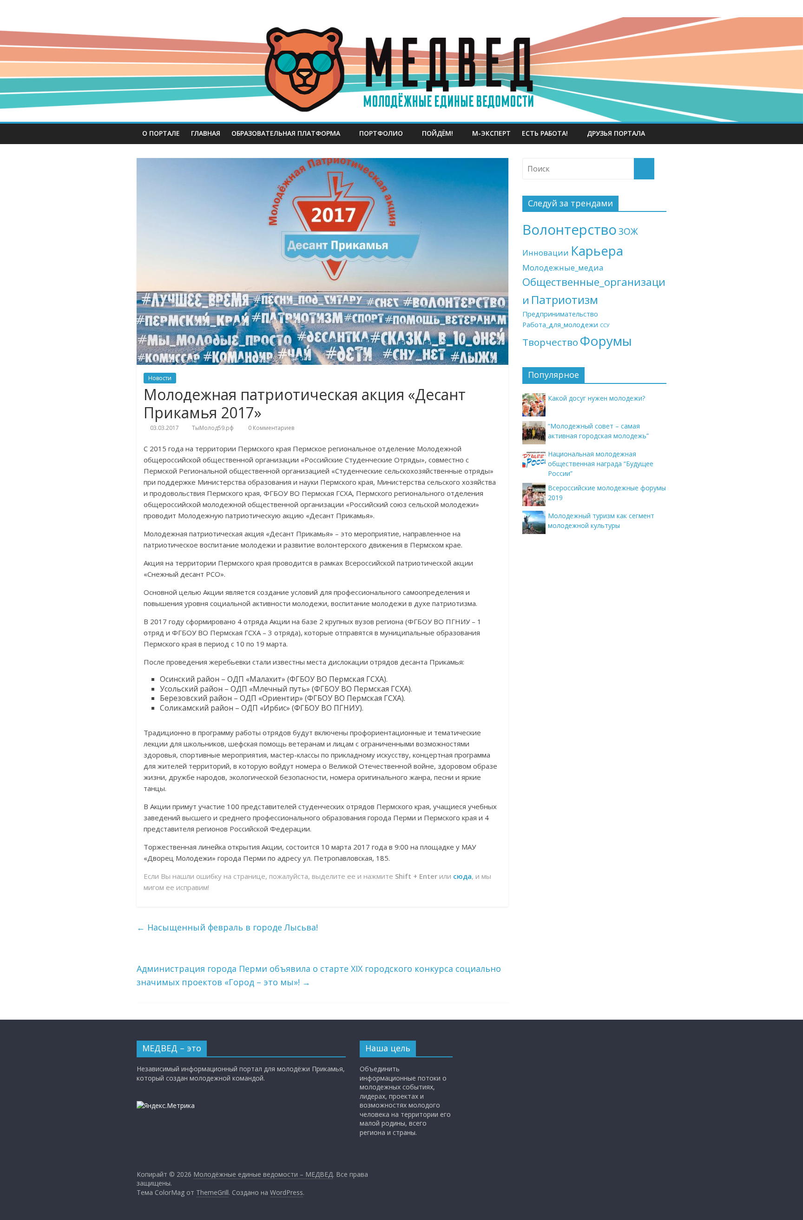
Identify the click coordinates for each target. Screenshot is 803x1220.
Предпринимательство (560, 314)
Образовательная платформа (285, 133)
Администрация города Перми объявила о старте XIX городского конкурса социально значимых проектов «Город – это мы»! (319, 975)
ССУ (605, 325)
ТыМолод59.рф (213, 428)
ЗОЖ (628, 231)
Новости (159, 378)
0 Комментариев (270, 428)
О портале (161, 133)
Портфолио (381, 133)
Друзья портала (616, 133)
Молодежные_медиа (563, 267)
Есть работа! (545, 133)
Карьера (597, 250)
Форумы (606, 341)
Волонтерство (569, 229)
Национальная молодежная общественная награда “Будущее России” (600, 463)
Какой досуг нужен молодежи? (596, 398)
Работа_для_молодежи (560, 324)
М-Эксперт (491, 133)
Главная (205, 133)
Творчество (550, 342)
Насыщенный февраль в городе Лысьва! (227, 927)
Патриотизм (564, 299)
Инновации (545, 252)
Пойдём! (437, 133)
